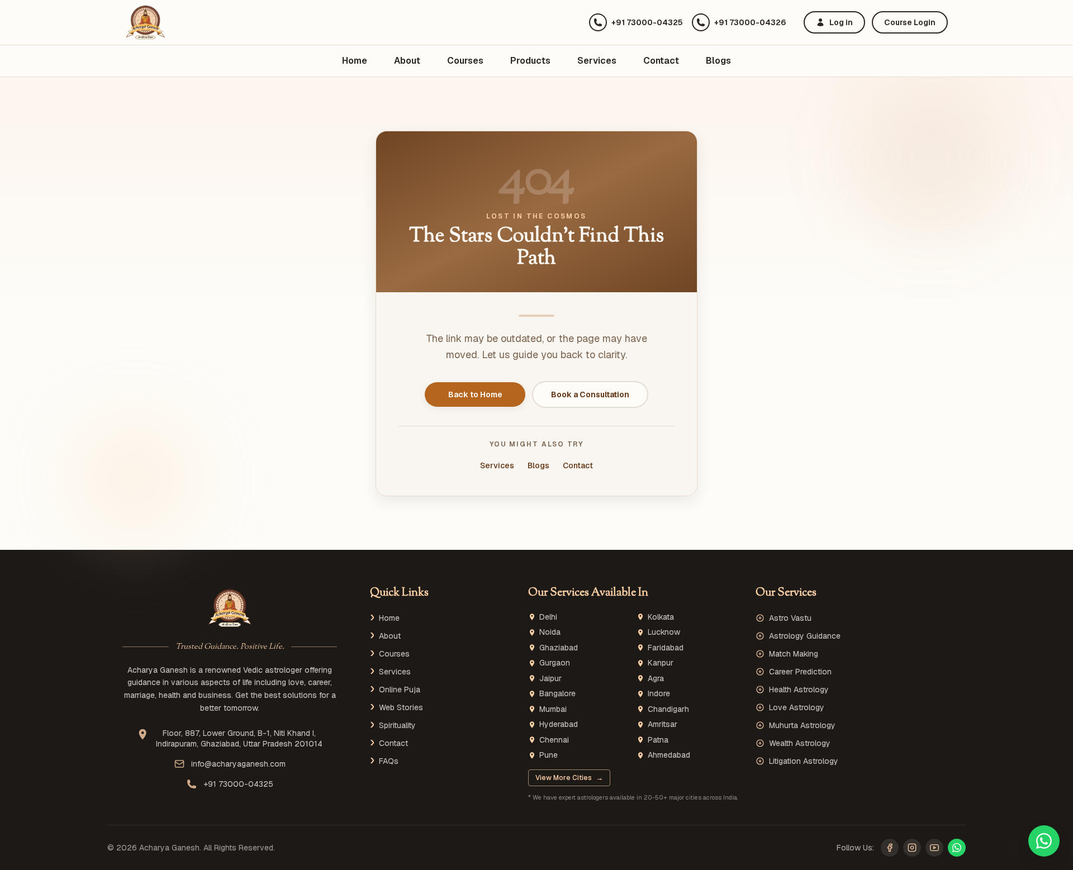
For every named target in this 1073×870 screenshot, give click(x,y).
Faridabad (665, 648)
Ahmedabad (669, 755)
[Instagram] (912, 848)
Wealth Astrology (799, 743)
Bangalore (557, 693)
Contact (661, 60)
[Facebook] (890, 848)
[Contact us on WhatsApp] (1044, 841)
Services (596, 60)
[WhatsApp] (957, 848)
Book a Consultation (590, 394)
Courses (465, 60)
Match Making (793, 654)
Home (354, 60)
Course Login (910, 22)
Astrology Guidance (805, 636)
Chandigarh (668, 709)
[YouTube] (934, 848)
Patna (658, 740)
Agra (656, 678)
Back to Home (475, 394)
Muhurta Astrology (802, 725)
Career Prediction (800, 672)
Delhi (548, 617)
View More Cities (569, 777)
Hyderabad (558, 724)
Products (530, 60)
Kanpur (660, 663)
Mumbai (553, 709)
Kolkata (661, 617)
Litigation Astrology (803, 761)
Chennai (554, 740)
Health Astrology (799, 689)
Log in (841, 22)
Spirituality (397, 725)
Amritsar (662, 724)
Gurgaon (554, 663)
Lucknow (664, 632)
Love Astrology (796, 707)
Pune (548, 755)
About (407, 60)
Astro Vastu (790, 618)
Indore (659, 693)
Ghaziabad (558, 648)
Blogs (718, 60)
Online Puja (399, 689)
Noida (550, 632)
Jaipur (550, 678)
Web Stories (401, 707)
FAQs (388, 761)
